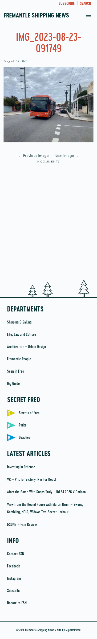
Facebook (13, 566)
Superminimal (73, 630)
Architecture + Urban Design (26, 347)
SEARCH (85, 4)
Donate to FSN (17, 603)
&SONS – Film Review (22, 525)
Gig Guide (13, 384)
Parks (22, 425)
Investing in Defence (21, 467)
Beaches (24, 437)
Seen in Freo (15, 371)
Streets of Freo (29, 413)
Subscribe (13, 591)
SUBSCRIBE (67, 4)
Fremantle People (19, 359)
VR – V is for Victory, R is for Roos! (31, 479)
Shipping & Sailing (19, 322)
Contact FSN (15, 554)
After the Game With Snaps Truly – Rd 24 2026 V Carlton (46, 492)
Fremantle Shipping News (36, 16)
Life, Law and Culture (21, 335)
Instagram (14, 578)
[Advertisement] (48, 222)
